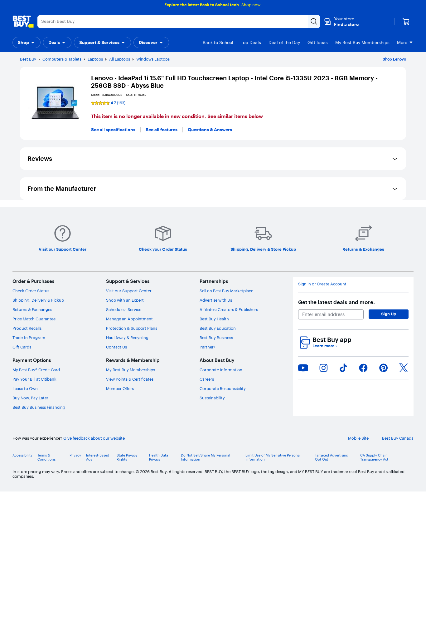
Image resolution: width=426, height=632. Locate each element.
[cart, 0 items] (406, 21)
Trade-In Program (28, 337)
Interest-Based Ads (97, 457)
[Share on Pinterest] (384, 368)
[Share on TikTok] (343, 368)
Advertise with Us (216, 300)
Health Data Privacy (158, 457)
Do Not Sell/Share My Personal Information (205, 457)
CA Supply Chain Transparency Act (374, 457)
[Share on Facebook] (363, 368)
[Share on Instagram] (323, 368)
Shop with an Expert (125, 300)
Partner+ (208, 346)
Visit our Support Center (129, 290)
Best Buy (28, 59)
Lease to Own (25, 388)
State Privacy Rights (127, 457)
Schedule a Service (123, 309)
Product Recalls (26, 328)
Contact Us (116, 346)
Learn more (324, 345)
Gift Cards (21, 346)
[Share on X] (404, 368)
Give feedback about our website (94, 438)
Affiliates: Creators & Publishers (229, 309)
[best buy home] (23, 21)
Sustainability (212, 397)
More (402, 42)
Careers (207, 379)
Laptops (95, 59)
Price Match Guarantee (34, 318)
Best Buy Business (216, 337)
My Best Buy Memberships (130, 369)
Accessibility (22, 455)
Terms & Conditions (46, 457)
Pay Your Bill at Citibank (34, 379)
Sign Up (388, 313)
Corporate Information (221, 369)
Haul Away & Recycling (127, 337)
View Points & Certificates (129, 379)
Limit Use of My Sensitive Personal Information (273, 457)
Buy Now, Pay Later (30, 397)
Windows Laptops (153, 59)
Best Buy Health (214, 318)
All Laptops (119, 59)
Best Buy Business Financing (38, 407)
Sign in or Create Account (322, 284)
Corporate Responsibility (223, 388)
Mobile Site (358, 438)
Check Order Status (30, 290)
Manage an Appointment (129, 318)
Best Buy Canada (398, 438)
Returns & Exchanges (32, 309)
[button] (341, 21)
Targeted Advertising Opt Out (331, 457)
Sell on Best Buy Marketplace (226, 290)
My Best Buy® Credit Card (36, 369)
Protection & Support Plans (131, 328)
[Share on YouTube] (303, 368)
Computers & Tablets (61, 59)
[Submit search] (314, 21)
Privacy (75, 455)
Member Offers (120, 388)
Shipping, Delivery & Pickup (38, 300)
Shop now (250, 4)
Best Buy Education (218, 328)
